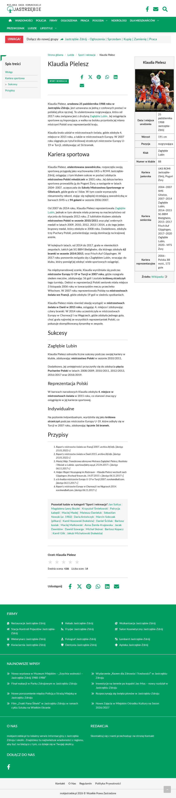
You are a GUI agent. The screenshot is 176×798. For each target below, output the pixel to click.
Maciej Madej (70, 512)
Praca (85, 20)
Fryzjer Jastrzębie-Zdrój (79, 629)
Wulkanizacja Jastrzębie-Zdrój (137, 623)
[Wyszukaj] (165, 8)
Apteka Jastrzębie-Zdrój (133, 645)
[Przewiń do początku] (167, 789)
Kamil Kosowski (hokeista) (78, 521)
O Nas (72, 783)
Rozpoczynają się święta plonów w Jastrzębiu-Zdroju (127, 693)
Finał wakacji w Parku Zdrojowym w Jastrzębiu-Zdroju (44, 683)
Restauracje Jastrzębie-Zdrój (28, 623)
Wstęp (9, 72)
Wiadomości (23, 20)
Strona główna (55, 55)
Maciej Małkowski (72, 525)
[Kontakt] (155, 9)
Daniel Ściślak (104, 521)
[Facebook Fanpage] (146, 9)
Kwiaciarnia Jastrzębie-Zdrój (28, 645)
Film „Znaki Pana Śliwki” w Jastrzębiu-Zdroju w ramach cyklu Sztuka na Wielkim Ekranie (44, 705)
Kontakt (149, 736)
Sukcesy (12, 84)
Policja (41, 20)
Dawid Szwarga (74, 529)
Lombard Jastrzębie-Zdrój (134, 639)
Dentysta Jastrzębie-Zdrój (81, 645)
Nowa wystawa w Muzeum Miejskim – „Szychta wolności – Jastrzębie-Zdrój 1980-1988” (47, 675)
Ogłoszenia (69, 20)
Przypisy (10, 90)
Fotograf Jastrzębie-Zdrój (80, 639)
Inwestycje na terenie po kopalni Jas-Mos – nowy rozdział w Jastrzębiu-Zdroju (132, 685)
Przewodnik (15, 28)
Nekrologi (118, 20)
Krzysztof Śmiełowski (95, 508)
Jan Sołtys (115, 504)
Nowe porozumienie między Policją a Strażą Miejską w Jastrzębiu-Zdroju (44, 695)
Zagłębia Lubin (98, 116)
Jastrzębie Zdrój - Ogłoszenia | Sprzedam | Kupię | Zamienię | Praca (111, 39)
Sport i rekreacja (86, 55)
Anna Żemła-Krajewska (99, 525)
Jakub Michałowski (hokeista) (84, 533)
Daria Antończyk (84, 517)
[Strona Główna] (10, 21)
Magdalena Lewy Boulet (65, 508)
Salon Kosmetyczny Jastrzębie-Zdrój (141, 629)
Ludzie (32, 28)
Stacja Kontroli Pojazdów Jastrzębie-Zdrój (33, 631)
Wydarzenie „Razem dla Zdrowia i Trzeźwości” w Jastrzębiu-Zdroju (132, 675)
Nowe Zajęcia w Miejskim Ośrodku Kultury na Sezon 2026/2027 (127, 705)
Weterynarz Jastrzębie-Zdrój (28, 639)
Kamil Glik (59, 533)
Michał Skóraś (94, 529)
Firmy (53, 20)
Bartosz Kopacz (114, 529)
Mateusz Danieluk (91, 512)
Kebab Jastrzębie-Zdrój (79, 623)
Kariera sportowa (14, 78)
